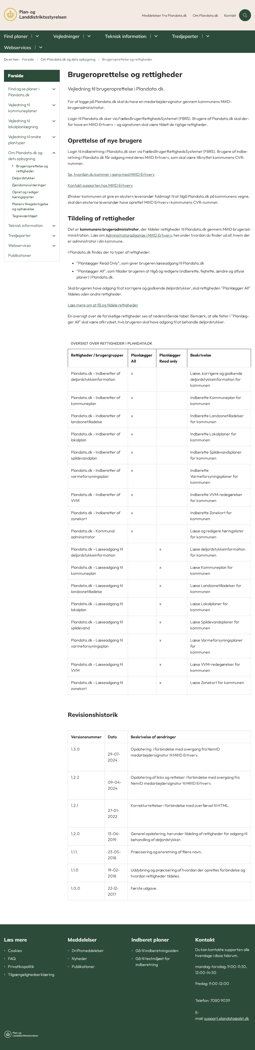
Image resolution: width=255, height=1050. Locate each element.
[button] (53, 89)
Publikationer (83, 966)
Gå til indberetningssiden (157, 950)
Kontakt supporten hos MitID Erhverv (100, 185)
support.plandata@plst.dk (226, 1018)
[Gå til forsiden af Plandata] (69, 15)
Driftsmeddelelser (88, 950)
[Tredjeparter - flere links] (207, 36)
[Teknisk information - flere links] (155, 36)
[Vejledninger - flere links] (88, 36)
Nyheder (79, 958)
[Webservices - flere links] (40, 47)
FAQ (12, 958)
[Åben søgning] (245, 15)
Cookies (15, 950)
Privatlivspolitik (21, 966)
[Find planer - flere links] (36, 36)
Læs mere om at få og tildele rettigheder (103, 304)
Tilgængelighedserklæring (31, 974)
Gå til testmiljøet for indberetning (152, 961)
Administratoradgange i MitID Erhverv (139, 235)
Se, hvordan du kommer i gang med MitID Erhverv (111, 174)
